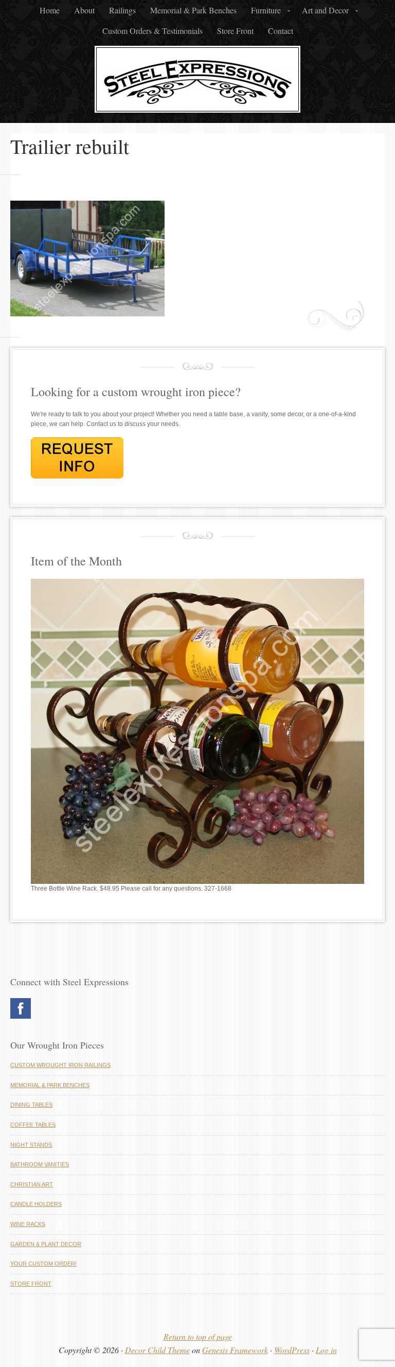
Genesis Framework (235, 1349)
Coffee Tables (33, 1125)
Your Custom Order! (43, 1264)
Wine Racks (27, 1224)
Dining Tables (31, 1105)
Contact (280, 30)
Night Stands (31, 1145)
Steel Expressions (197, 82)
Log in (326, 1349)
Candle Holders (36, 1204)
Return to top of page (198, 1336)
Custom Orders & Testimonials (152, 30)
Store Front (235, 30)
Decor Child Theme (157, 1349)
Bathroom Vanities (39, 1164)
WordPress (292, 1349)
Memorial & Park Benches (193, 10)
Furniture (263, 13)
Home (50, 10)
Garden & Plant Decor (45, 1244)
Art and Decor (322, 13)
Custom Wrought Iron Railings (60, 1065)
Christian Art (31, 1184)
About (84, 10)
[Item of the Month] (197, 881)
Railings (122, 10)
